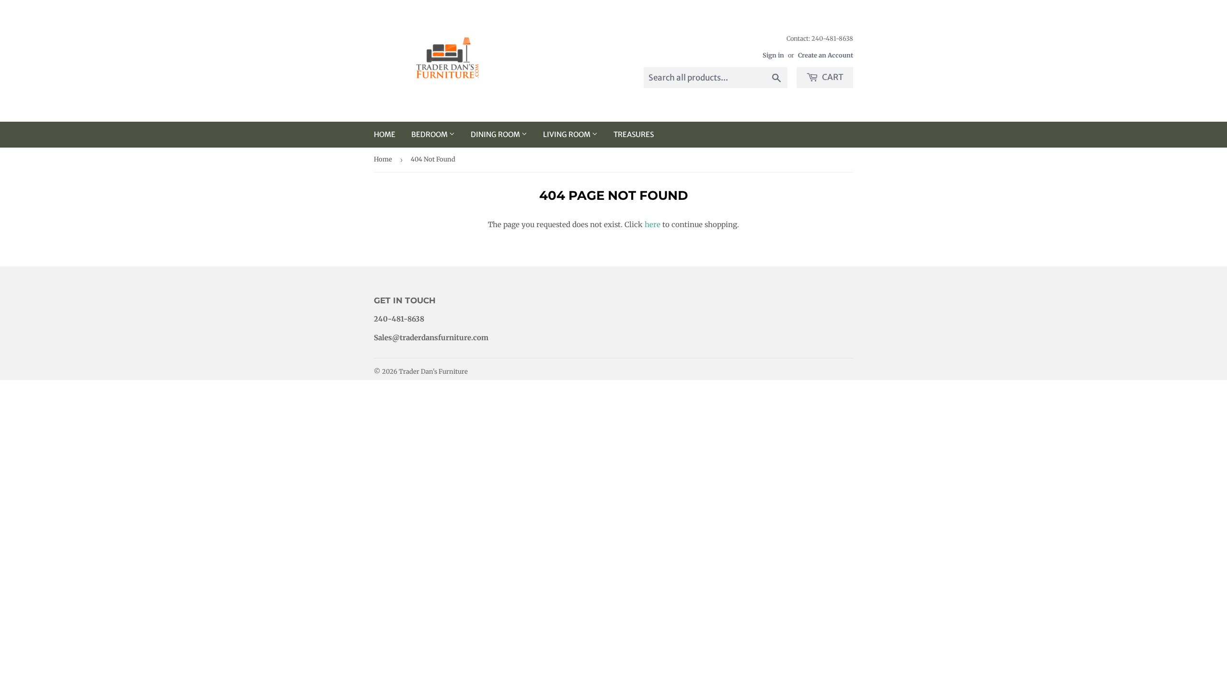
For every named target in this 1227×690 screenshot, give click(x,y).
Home (384, 134)
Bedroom (430, 134)
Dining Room (496, 134)
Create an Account (825, 55)
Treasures (634, 134)
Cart (832, 77)
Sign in (773, 55)
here (652, 224)
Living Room (567, 134)
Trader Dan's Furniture (433, 372)
